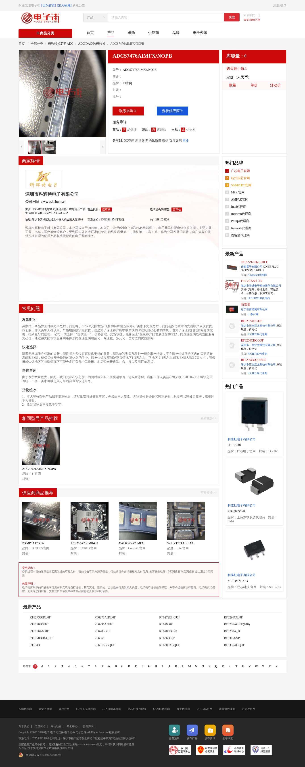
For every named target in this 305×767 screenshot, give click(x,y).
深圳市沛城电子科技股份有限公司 (261, 285)
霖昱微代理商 (227, 708)
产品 (110, 33)
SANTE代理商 (161, 708)
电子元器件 (57, 732)
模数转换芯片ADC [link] (60, 43)
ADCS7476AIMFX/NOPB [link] (127, 43)
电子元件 (69, 732)
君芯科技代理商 (137, 708)
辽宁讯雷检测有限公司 (254, 309)
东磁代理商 (25, 708)
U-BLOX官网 (204, 708)
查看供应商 (171, 111)
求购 (131, 33)
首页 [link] (22, 43)
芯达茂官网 (248, 708)
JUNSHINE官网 (111, 708)
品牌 (176, 33)
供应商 (153, 33)
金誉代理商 (183, 708)
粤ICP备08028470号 (60, 744)
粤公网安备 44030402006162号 (43, 755)
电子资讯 (200, 33)
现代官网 (64, 708)
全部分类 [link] (37, 43)
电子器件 (81, 732)
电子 (47, 732)
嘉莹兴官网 (45, 708)
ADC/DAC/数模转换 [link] (91, 43)
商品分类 (47, 33)
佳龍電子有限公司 (251, 266)
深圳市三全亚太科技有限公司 (258, 325)
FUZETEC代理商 (86, 708)
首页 (90, 33)
